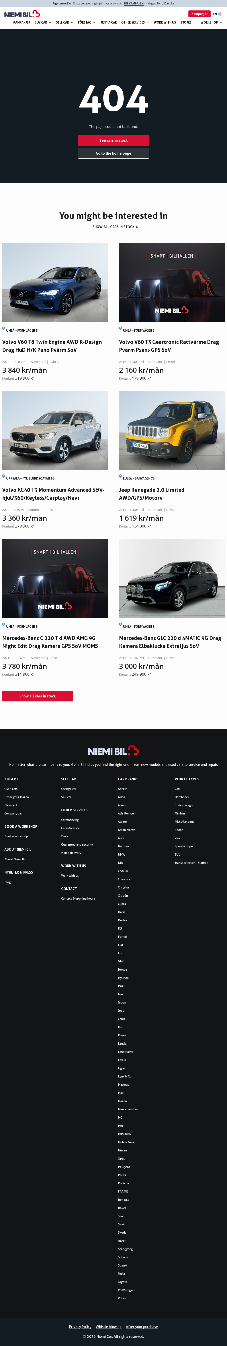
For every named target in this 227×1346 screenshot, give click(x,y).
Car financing (70, 820)
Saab (121, 1216)
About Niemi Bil (14, 859)
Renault (123, 1199)
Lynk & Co (124, 1076)
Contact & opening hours (78, 898)
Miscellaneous (184, 821)
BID (120, 862)
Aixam (122, 805)
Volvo (122, 1298)
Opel (121, 1158)
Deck (64, 836)
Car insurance (70, 828)
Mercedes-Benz (129, 1109)
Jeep (121, 1010)
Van (177, 838)
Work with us (165, 22)
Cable (122, 1019)
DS (120, 928)
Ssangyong (125, 1249)
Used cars (11, 788)
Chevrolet (124, 879)
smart (121, 1240)
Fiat (120, 945)
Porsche (123, 1183)
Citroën (123, 895)
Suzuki (122, 1265)
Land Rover (125, 1051)
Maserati (123, 1084)
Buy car (41, 22)
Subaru (123, 1257)
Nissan (122, 1150)
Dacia (121, 912)
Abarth (122, 788)
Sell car (62, 22)
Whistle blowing (108, 1327)
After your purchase (142, 1327)
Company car (13, 813)
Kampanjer (21, 22)
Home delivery (71, 852)
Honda (122, 969)
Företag (84, 22)
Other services (133, 22)
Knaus (122, 1035)
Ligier (121, 1068)
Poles (122, 1175)
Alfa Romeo (126, 813)
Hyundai (123, 978)
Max (120, 1093)
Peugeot (124, 1167)
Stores (186, 22)
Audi (121, 838)
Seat (121, 1224)
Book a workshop (16, 836)
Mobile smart (126, 1142)
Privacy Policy (80, 1327)
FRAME (123, 1191)
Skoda (122, 1232)
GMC (121, 961)
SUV (177, 854)
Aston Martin (126, 830)
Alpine (122, 821)
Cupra (122, 904)
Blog (7, 882)
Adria (121, 797)
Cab (177, 788)
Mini (120, 1125)
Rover (122, 1208)
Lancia (122, 1043)
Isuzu (121, 986)
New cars (10, 805)
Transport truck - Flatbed (191, 862)
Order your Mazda (16, 797)
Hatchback (182, 797)
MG (120, 1117)
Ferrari (122, 936)
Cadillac (123, 871)
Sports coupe (184, 846)
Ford (121, 953)
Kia (120, 1027)
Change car (68, 788)
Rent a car (108, 22)
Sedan (179, 830)
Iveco (121, 994)
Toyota (122, 1282)
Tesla (121, 1273)
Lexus (122, 1060)
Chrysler (123, 887)
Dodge (122, 920)
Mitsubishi (124, 1134)
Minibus (180, 813)
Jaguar (122, 1002)
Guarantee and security (77, 844)
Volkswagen (126, 1290)
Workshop (209, 22)
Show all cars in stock (113, 227)
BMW (121, 854)
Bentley (123, 846)
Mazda (122, 1101)
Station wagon (184, 805)
